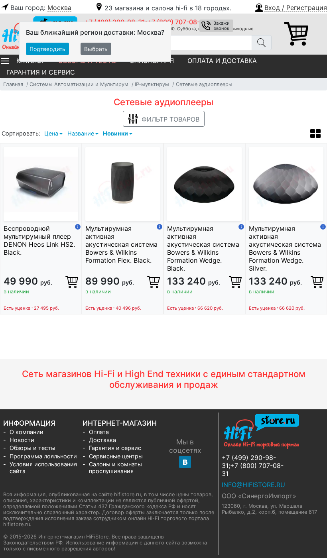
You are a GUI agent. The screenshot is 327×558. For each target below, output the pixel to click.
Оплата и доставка (222, 61)
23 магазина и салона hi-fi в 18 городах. (167, 8)
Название (80, 133)
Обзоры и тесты (32, 447)
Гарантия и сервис (40, 72)
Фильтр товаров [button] (170, 119)
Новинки (115, 133)
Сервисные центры (116, 456)
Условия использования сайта (43, 467)
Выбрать (96, 48)
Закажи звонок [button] (221, 25)
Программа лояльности (43, 456)
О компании (26, 431)
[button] (290, 7)
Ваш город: (40, 8)
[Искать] (262, 42)
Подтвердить (47, 48)
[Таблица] (315, 135)
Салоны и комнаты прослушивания (115, 467)
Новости (22, 439)
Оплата (99, 431)
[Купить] (71, 281)
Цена (51, 133)
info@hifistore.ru (253, 485)
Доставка (102, 439)
